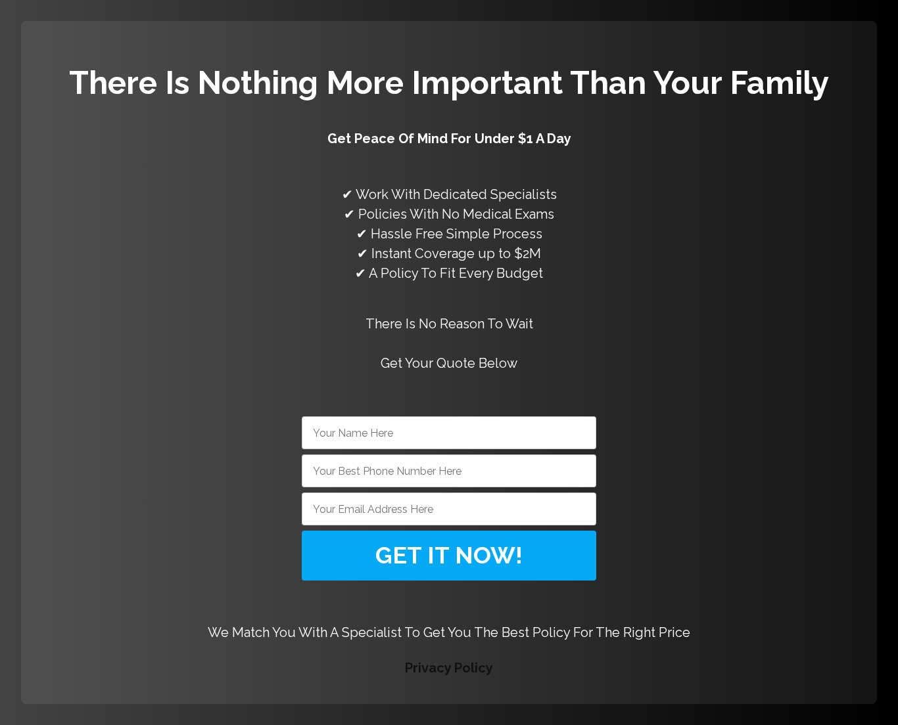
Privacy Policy (449, 668)
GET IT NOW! (449, 555)
